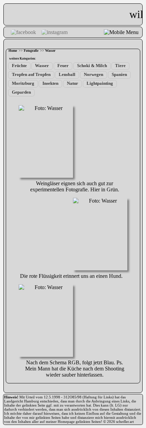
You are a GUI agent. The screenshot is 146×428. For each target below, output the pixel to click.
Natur (72, 83)
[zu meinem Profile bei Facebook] (23, 32)
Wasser (50, 50)
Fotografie (31, 50)
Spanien (119, 74)
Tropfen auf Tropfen (31, 74)
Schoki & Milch (92, 65)
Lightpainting (100, 83)
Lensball (67, 74)
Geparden (21, 92)
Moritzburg (23, 83)
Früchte (19, 65)
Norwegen (93, 74)
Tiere (120, 65)
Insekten (50, 83)
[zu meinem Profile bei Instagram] (54, 32)
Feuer (63, 65)
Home (12, 50)
